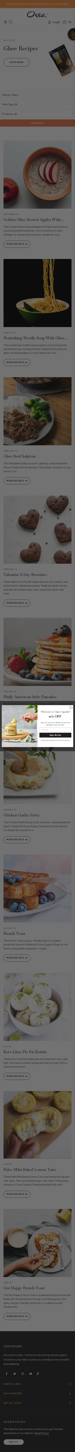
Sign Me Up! (55, 735)
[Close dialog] (71, 707)
